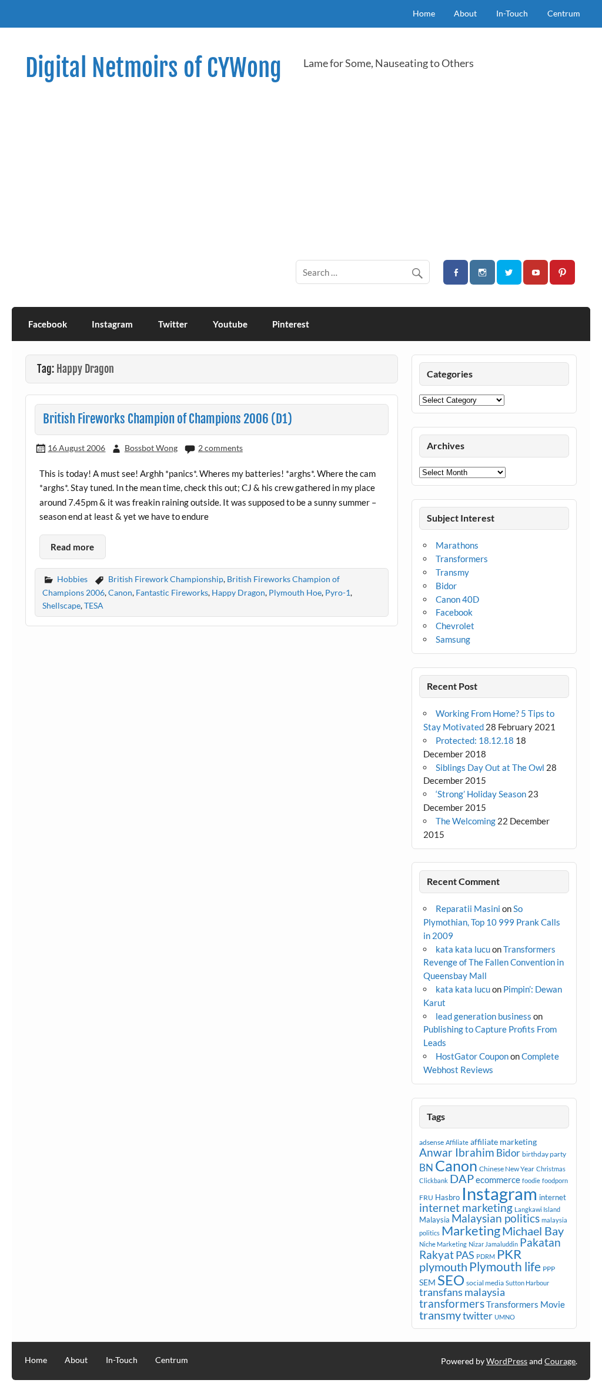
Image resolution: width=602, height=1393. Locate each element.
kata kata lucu (463, 949)
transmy (440, 1315)
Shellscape (61, 605)
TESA (93, 605)
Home (424, 13)
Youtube (230, 324)
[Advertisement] (301, 170)
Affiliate (457, 1142)
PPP (549, 1268)
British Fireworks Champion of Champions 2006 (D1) (167, 418)
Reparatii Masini (468, 908)
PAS (465, 1254)
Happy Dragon (238, 592)
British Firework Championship (165, 579)
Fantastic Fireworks (172, 592)
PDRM (485, 1256)
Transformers (462, 558)
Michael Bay (533, 1231)
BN (426, 1167)
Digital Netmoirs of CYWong (153, 68)
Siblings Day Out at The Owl (490, 767)
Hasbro (447, 1197)
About (465, 13)
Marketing (471, 1230)
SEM (427, 1282)
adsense (431, 1142)
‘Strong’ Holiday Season (481, 794)
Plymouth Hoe (295, 592)
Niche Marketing (443, 1244)
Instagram (112, 324)
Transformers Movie (525, 1304)
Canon (120, 592)
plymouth (443, 1267)
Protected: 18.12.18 (475, 740)
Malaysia (434, 1219)
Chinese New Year (506, 1168)
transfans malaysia (462, 1291)
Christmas (551, 1168)
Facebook (47, 324)
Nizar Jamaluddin (493, 1244)
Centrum (563, 13)
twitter (478, 1316)
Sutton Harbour (527, 1283)
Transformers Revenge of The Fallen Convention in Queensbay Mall (493, 962)
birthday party (544, 1154)
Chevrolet (455, 625)
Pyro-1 (337, 592)
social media (485, 1282)
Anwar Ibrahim (456, 1152)
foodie (531, 1180)
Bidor (446, 585)
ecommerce (498, 1179)
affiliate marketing (503, 1142)
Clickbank (433, 1180)
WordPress (506, 1361)
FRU (426, 1197)
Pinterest (290, 324)
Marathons (457, 545)
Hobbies (72, 579)
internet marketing (466, 1207)
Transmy (452, 572)
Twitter (173, 324)
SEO (450, 1279)
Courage (560, 1361)
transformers (451, 1303)
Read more (72, 547)
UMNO (504, 1317)
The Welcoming (466, 821)
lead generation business (483, 1016)
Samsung (453, 639)
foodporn (555, 1180)
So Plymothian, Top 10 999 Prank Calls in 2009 (491, 922)
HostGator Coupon (472, 1056)
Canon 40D (457, 599)
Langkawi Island (537, 1209)
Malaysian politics (496, 1218)
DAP (462, 1178)
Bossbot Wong (151, 448)
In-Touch (512, 13)
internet (552, 1197)
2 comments (220, 448)
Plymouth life (505, 1267)
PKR (509, 1254)
